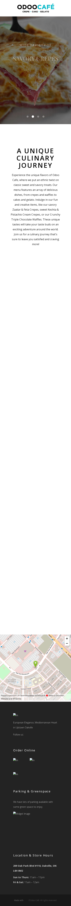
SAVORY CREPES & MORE (35, 88)
